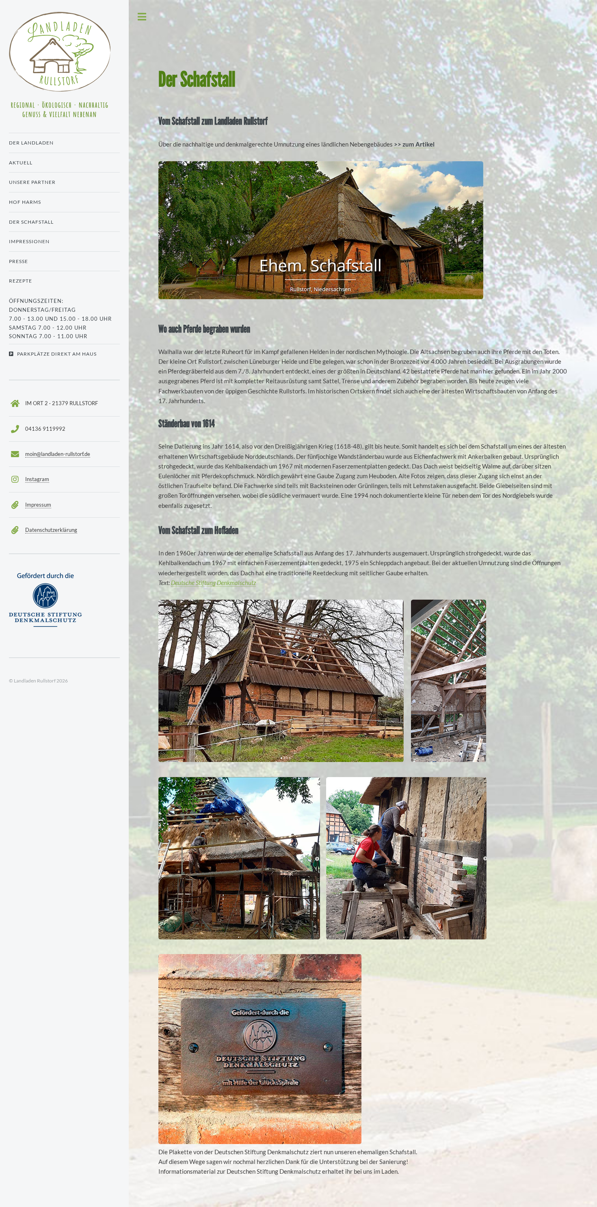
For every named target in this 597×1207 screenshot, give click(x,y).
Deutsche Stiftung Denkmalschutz (213, 582)
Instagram (37, 479)
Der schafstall (31, 222)
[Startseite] (64, 69)
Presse (18, 261)
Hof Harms (25, 202)
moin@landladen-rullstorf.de (57, 454)
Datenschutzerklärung (51, 530)
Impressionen (29, 241)
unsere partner (32, 182)
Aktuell (20, 163)
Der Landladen (31, 143)
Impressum (38, 504)
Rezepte (20, 281)
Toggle (142, 17)
